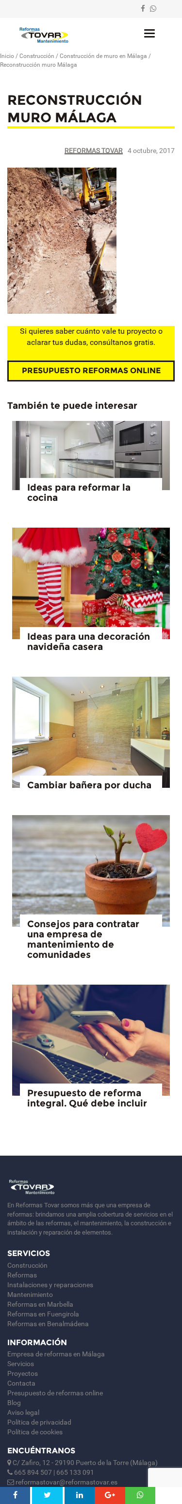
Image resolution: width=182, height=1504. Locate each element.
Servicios (20, 1364)
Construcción (36, 56)
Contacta (21, 1383)
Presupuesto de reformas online (55, 1393)
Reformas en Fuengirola (43, 1314)
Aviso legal (23, 1412)
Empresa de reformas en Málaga (56, 1354)
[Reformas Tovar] (44, 34)
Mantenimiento (30, 1294)
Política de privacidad (39, 1422)
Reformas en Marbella (40, 1304)
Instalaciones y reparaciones (50, 1285)
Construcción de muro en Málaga (103, 56)
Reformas (22, 1275)
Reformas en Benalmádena (48, 1324)
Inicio (7, 56)
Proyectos (22, 1373)
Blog (14, 1403)
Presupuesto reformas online (91, 370)
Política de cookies (35, 1432)
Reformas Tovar (94, 150)
